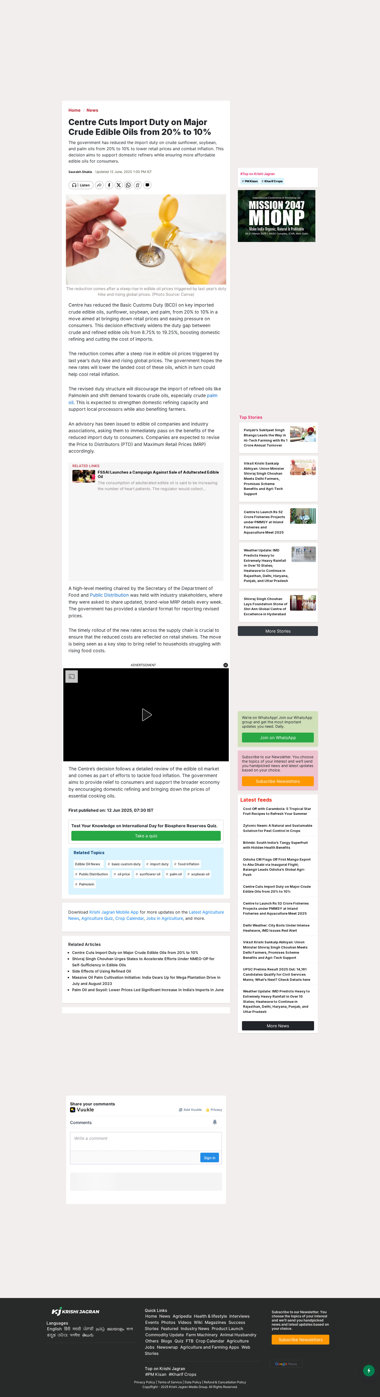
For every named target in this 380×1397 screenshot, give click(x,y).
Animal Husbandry (238, 1334)
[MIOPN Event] (276, 215)
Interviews (239, 1316)
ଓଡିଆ (62, 1335)
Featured (169, 1328)
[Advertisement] (147, 540)
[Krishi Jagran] (74, 1311)
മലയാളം (115, 1328)
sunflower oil (149, 874)
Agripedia (182, 1316)
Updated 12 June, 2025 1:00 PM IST (123, 172)
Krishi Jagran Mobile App (114, 912)
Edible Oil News (87, 864)
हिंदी (67, 1328)
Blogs (166, 1340)
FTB (189, 1340)
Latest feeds (256, 800)
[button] (225, 665)
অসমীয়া (75, 1335)
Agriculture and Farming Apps (209, 1347)
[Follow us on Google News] (285, 1363)
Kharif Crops (273, 181)
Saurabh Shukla (81, 172)
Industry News (195, 1328)
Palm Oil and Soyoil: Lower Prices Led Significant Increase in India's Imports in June (148, 990)
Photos (168, 1322)
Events (152, 1322)
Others (152, 1340)
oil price (123, 874)
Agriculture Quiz (97, 918)
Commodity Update (164, 1334)
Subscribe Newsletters (278, 781)
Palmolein (86, 884)
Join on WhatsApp (278, 737)
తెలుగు (88, 1335)
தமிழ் (100, 1328)
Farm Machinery (202, 1334)
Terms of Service (170, 1382)
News (164, 1316)
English (54, 1328)
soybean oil (200, 874)
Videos (185, 1322)
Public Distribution (109, 595)
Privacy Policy (144, 1382)
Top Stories (250, 417)
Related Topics (89, 852)
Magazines (215, 1322)
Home (151, 1316)
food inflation (188, 864)
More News (278, 1025)
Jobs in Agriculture (164, 918)
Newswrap (167, 1347)
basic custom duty (126, 864)
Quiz (179, 1340)
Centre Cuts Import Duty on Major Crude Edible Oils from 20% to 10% (135, 952)
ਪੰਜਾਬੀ (88, 1328)
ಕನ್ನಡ (52, 1335)
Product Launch (227, 1328)
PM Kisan (251, 181)
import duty (159, 864)
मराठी (77, 1328)
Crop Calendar (129, 918)
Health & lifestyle (210, 1316)
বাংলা (129, 1328)
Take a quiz (146, 835)
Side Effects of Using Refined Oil (101, 971)
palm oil (175, 874)
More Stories (278, 631)
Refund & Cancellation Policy (225, 1382)
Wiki (198, 1322)
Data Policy (193, 1382)
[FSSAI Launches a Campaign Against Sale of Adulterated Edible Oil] (83, 484)
